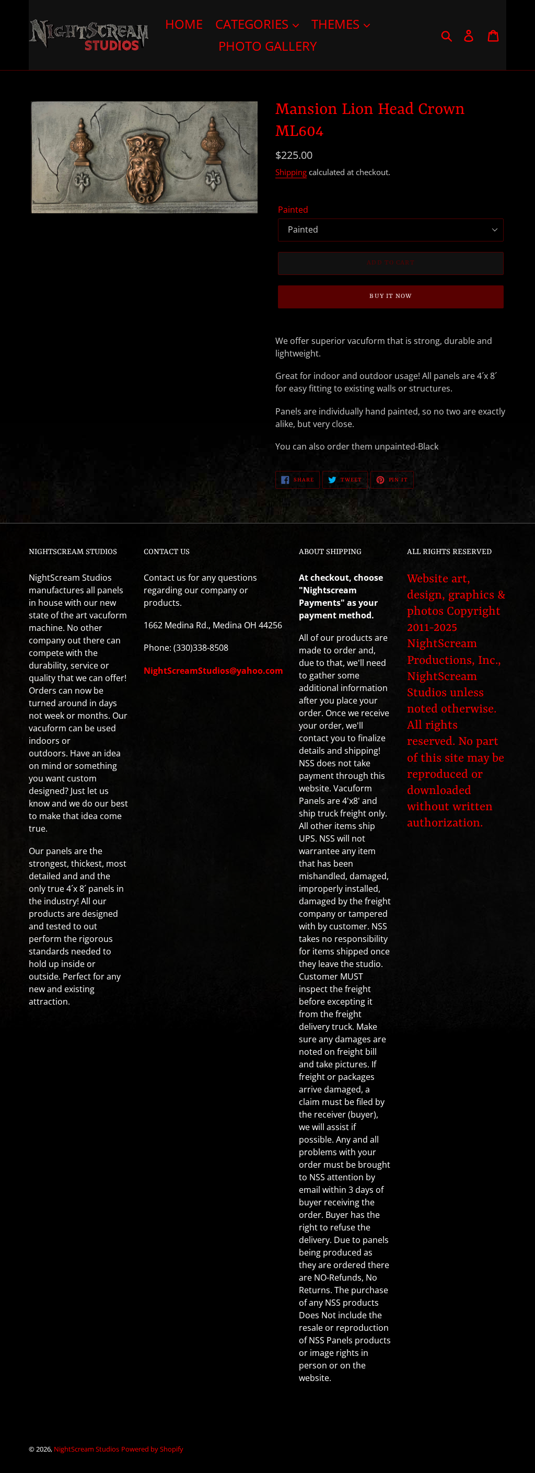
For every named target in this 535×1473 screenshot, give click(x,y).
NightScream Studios (86, 1449)
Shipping (291, 172)
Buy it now (390, 296)
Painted (293, 209)
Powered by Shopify (152, 1449)
